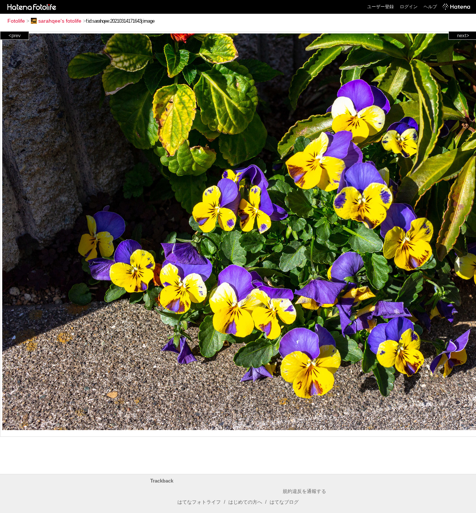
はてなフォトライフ (199, 502)
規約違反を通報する (304, 491)
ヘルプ (430, 6)
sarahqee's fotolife (59, 21)
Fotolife (16, 21)
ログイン (409, 6)
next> (463, 35)
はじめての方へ (245, 502)
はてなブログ (284, 502)
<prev (15, 35)
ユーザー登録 (380, 6)
